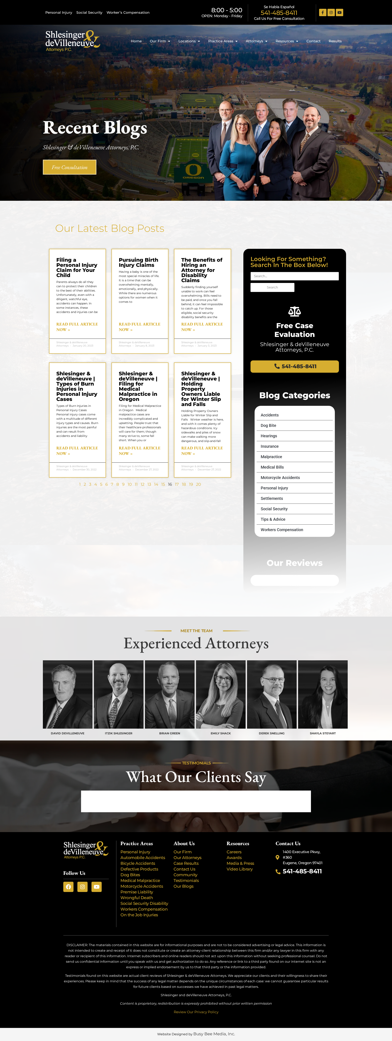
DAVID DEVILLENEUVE (67, 733)
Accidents (270, 415)
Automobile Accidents (142, 857)
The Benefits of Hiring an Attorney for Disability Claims (201, 270)
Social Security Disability (144, 903)
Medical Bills (272, 467)
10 (130, 484)
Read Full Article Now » (77, 326)
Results (335, 41)
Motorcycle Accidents (280, 477)
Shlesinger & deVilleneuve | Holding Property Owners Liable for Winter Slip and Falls (201, 388)
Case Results (186, 863)
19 (191, 484)
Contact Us (184, 869)
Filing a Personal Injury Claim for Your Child (76, 267)
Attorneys (254, 41)
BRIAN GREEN (169, 733)
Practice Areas (220, 41)
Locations (187, 41)
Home (136, 41)
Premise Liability (137, 892)
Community (185, 874)
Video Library (240, 869)
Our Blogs (184, 886)
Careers (234, 851)
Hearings (269, 435)
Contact (313, 41)
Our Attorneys (188, 857)
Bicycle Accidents (137, 863)
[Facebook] (68, 887)
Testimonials (186, 880)
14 (156, 484)
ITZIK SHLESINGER (118, 733)
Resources (285, 41)
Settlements (272, 498)
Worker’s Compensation (128, 12)
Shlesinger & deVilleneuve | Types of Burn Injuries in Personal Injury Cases (76, 386)
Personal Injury (58, 12)
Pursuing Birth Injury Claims (138, 262)
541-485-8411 (279, 13)
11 (136, 484)
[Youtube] (339, 12)
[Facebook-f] (322, 12)
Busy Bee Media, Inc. (214, 1033)
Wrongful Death (136, 897)
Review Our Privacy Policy (196, 1012)
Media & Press (240, 863)
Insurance (270, 446)
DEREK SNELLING (272, 733)
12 (142, 484)
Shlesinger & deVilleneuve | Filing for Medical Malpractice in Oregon (138, 386)
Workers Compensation (282, 529)
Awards (235, 857)
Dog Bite (268, 425)
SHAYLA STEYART (323, 733)
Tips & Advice (273, 519)
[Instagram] (331, 12)
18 (184, 484)
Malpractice (271, 456)
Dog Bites (131, 874)
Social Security (89, 12)
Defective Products (139, 869)
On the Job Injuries (139, 914)
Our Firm (158, 41)
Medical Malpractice (140, 880)
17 (177, 484)
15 (163, 484)
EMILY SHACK (221, 733)
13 (149, 484)
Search (272, 287)
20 (198, 484)
